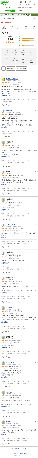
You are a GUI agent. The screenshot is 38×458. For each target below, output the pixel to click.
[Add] (34, 19)
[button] (11, 79)
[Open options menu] (35, 79)
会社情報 (13, 453)
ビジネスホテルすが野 (7, 18)
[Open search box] (3, 68)
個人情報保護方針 (22, 453)
